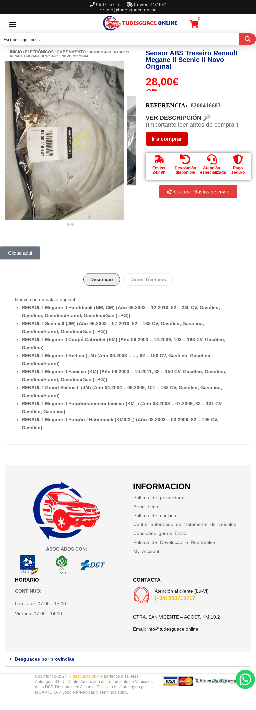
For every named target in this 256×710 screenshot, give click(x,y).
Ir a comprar (167, 139)
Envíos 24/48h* (149, 4)
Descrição (101, 279)
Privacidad (85, 692)
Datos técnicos (148, 279)
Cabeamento (71, 52)
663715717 (108, 4)
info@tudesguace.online (131, 9)
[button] (128, 659)
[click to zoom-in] (64, 140)
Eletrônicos (39, 52)
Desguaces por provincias (44, 659)
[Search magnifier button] (247, 39)
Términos (107, 692)
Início (16, 52)
